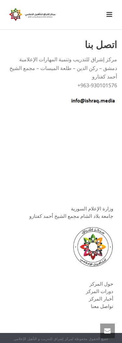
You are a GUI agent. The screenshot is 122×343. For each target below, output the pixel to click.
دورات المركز (99, 291)
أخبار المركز (101, 298)
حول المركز (101, 283)
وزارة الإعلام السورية (92, 208)
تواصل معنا (102, 306)
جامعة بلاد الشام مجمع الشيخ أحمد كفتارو (71, 216)
